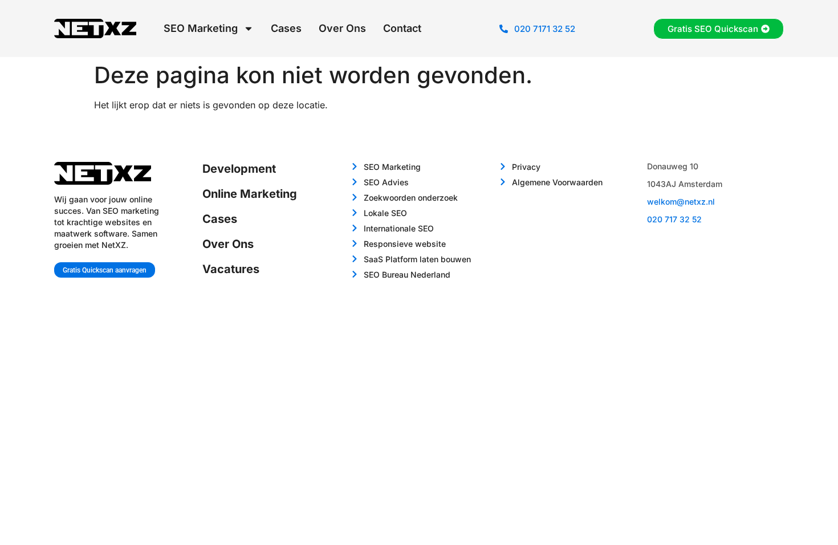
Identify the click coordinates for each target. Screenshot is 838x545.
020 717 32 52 (674, 219)
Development (239, 169)
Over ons (342, 28)
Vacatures (230, 269)
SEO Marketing (201, 28)
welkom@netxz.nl (681, 201)
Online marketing (249, 194)
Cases (286, 28)
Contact (402, 28)
